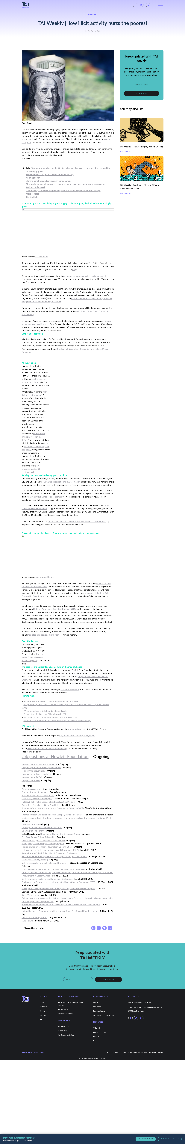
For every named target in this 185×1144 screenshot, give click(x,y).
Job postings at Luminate (33, 770)
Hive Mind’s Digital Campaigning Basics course (44, 840)
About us (44, 996)
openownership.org (44, 576)
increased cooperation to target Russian (61, 481)
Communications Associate (34, 792)
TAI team (43, 1010)
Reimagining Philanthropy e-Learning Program (43, 843)
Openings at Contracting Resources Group (60, 833)
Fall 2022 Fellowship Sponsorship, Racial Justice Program (48, 801)
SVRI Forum (27, 920)
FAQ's (42, 1019)
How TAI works (100, 996)
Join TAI (43, 1015)
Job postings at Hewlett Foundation (55, 756)
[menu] (160, 4)
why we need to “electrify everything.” (77, 735)
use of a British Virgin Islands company (45, 496)
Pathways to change (65, 1013)
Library (95, 1040)
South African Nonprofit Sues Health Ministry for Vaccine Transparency (57, 720)
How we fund (64, 1020)
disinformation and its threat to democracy (47, 748)
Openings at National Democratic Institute (42, 827)
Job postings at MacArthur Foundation (39, 764)
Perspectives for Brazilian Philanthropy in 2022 (46, 714)
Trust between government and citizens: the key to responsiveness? (53, 869)
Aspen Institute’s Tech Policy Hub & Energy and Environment (50, 853)
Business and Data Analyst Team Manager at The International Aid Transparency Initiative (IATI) (66, 817)
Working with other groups (103, 1015)
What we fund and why (69, 996)
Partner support (64, 1026)
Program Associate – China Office (38, 795)
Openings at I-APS (30, 824)
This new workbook (70, 689)
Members (43, 1006)
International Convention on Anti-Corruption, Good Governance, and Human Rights (61, 904)
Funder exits (62, 1030)
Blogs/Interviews (99, 1032)
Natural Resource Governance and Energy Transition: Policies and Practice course (60, 910)
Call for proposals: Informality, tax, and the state (44, 862)
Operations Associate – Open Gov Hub (40, 804)
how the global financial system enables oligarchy (33, 657)
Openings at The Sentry (33, 830)
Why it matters (63, 1009)
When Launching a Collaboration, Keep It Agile (45, 710)
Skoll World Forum (30, 894)
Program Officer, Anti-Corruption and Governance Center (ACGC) (52, 808)
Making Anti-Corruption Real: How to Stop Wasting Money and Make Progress (58, 888)
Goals (42, 1002)
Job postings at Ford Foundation (36, 773)
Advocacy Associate (31, 788)
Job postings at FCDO (32, 777)
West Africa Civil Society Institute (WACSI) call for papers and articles (54, 856)
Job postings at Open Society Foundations (41, 767)
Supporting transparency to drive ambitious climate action (51, 701)
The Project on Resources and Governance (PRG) (56, 849)
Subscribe (141, 93)
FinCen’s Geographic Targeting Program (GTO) (54, 608)
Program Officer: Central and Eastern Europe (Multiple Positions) (52, 814)
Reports (96, 1036)
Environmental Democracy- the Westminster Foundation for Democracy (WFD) (59, 882)
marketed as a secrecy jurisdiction (43, 634)
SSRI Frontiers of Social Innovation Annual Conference (47, 878)
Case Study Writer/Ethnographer (37, 798)
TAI (89, 31)
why (74, 269)
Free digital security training (35, 859)
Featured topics (99, 1010)
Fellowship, (27, 849)
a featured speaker (76, 729)
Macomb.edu (41, 256)
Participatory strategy (66, 1034)
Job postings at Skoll (31, 780)
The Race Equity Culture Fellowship (38, 837)
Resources (98, 1021)
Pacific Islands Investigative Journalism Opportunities (47, 846)
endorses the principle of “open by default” (33, 436)
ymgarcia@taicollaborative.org (139, 1002)
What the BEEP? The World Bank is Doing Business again (50, 717)
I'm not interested (170, 1139)
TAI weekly (97, 1027)
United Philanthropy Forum (34, 917)
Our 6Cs (96, 1002)
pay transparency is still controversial (31, 469)
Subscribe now (148, 1139)
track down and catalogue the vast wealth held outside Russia (77, 521)
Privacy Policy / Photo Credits (33, 1052)
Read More (124, 151)
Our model (97, 1006)
